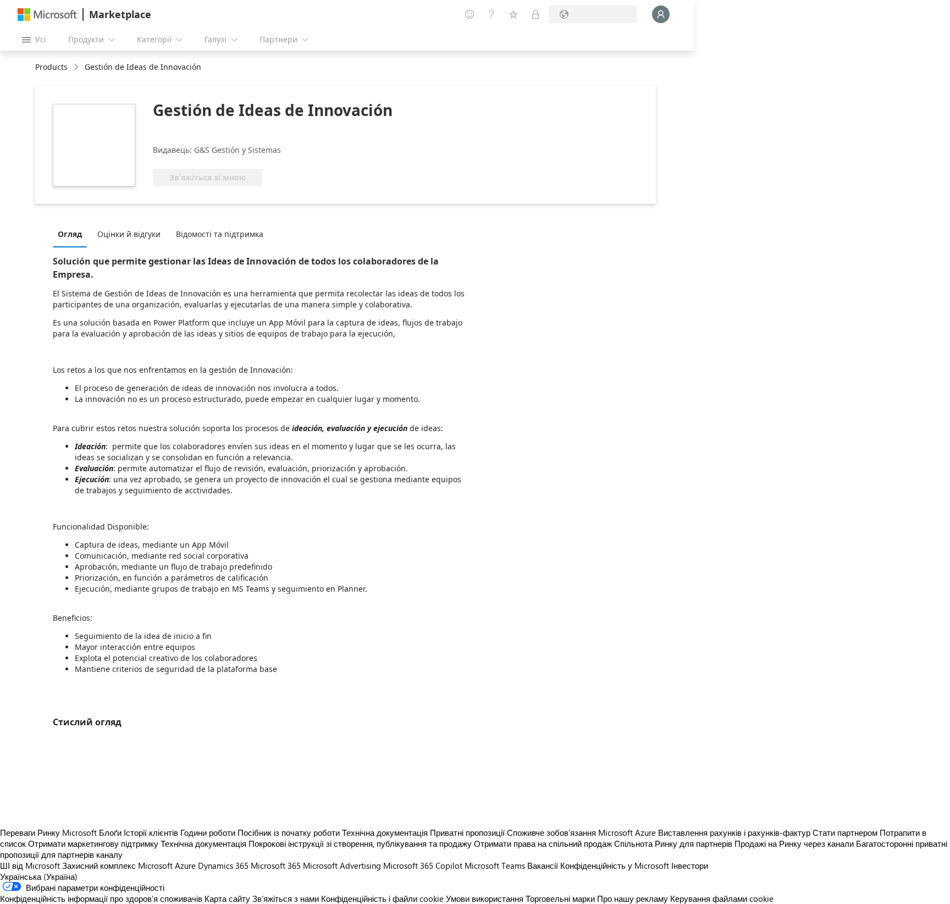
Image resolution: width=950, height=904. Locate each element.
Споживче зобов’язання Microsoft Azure (582, 832)
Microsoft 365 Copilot (422, 865)
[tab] (72, 234)
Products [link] (51, 67)
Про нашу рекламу (632, 898)
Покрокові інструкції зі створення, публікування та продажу (360, 843)
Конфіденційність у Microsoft (614, 865)
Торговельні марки (560, 898)
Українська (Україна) (39, 876)
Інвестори (689, 865)
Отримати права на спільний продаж (543, 843)
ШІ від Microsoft (30, 865)
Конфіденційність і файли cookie (382, 898)
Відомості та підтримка (219, 234)
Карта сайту (227, 898)
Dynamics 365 (223, 865)
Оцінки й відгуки (129, 234)
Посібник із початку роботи (289, 832)
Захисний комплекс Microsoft (117, 865)
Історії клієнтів (151, 832)
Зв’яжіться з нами (285, 898)
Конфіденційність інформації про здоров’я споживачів (101, 898)
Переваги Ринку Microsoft (48, 832)
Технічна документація (385, 832)
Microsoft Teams (495, 865)
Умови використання (484, 898)
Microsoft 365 (276, 865)
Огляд (70, 234)
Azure (185, 865)
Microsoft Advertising (342, 865)
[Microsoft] (47, 14)
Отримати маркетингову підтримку (93, 843)
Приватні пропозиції (467, 832)
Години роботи (207, 832)
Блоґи (110, 832)
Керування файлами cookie (722, 898)
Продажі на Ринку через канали (794, 843)
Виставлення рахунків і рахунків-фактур (734, 832)
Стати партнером (845, 832)
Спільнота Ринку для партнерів (673, 843)
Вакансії (542, 865)
